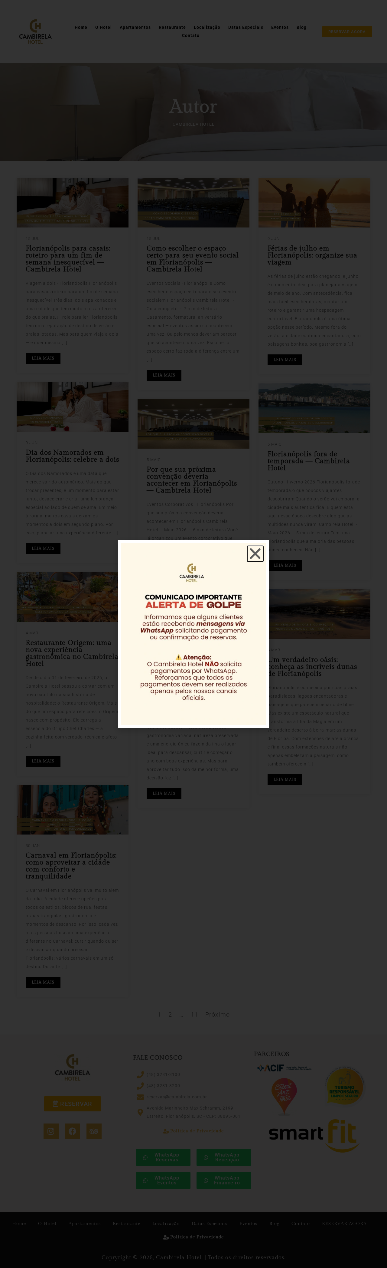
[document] (193, 634)
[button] (255, 553)
